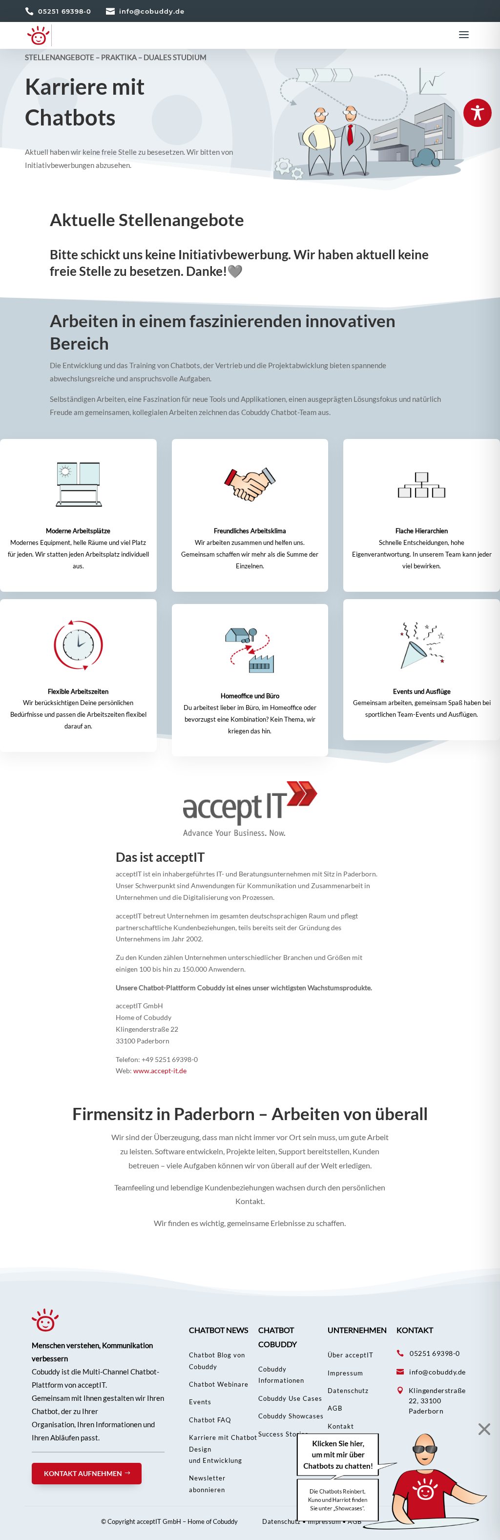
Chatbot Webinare (219, 1384)
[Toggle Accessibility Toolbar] (477, 113)
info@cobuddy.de (152, 11)
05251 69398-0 (64, 11)
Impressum (345, 1373)
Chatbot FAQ (210, 1420)
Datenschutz (348, 1390)
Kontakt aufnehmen (83, 1473)
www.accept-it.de (160, 1070)
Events (200, 1402)
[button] (392, 1481)
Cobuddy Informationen (281, 1374)
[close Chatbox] (482, 1429)
